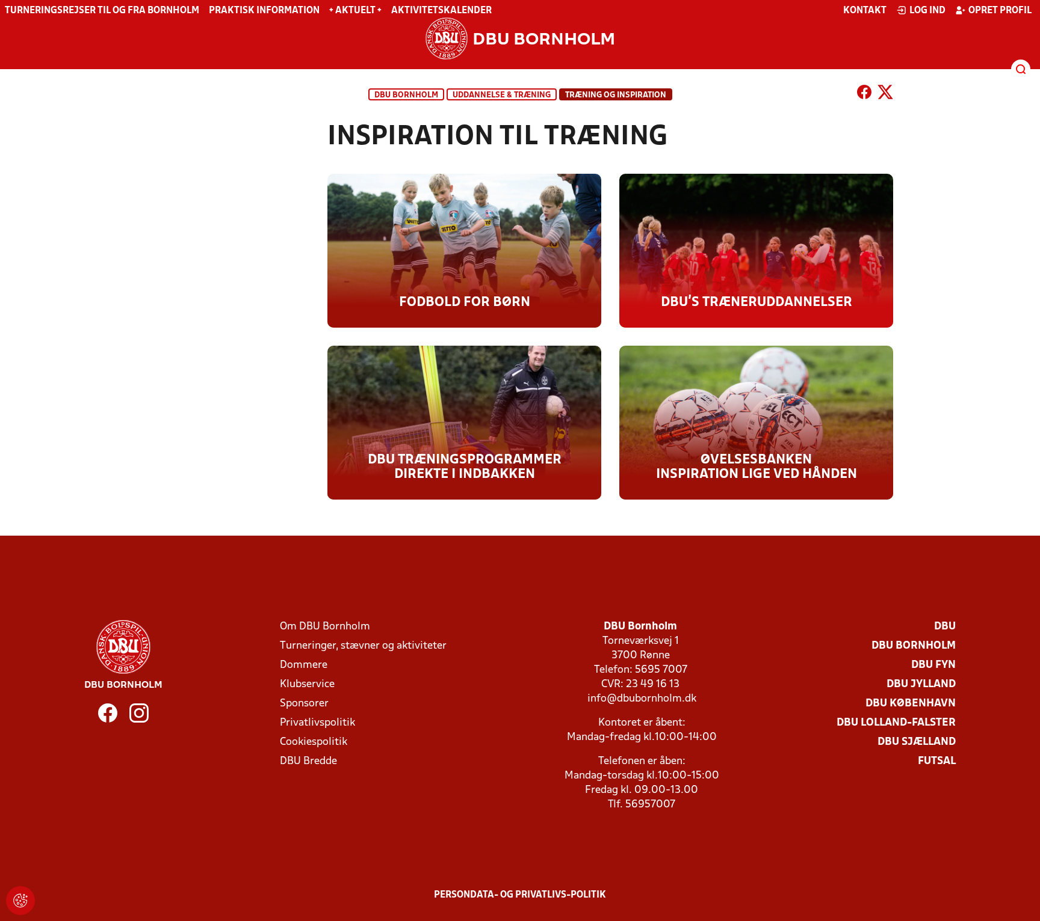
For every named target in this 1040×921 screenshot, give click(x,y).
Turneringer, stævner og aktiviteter (363, 646)
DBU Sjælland (917, 742)
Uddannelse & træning (502, 95)
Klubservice (307, 684)
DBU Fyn (933, 665)
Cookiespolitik (313, 742)
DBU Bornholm (406, 95)
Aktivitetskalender (441, 11)
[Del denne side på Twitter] (885, 94)
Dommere (303, 665)
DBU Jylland (921, 684)
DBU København (910, 704)
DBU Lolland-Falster (896, 723)
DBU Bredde (308, 761)
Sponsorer (304, 704)
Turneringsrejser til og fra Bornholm (102, 11)
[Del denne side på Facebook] (864, 94)
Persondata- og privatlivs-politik (520, 895)
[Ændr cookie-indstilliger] (20, 900)
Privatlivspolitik (317, 723)
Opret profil (1000, 11)
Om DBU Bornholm (325, 627)
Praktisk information (264, 11)
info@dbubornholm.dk (641, 699)
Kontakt (865, 11)
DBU (945, 627)
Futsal (937, 761)
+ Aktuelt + (355, 11)
